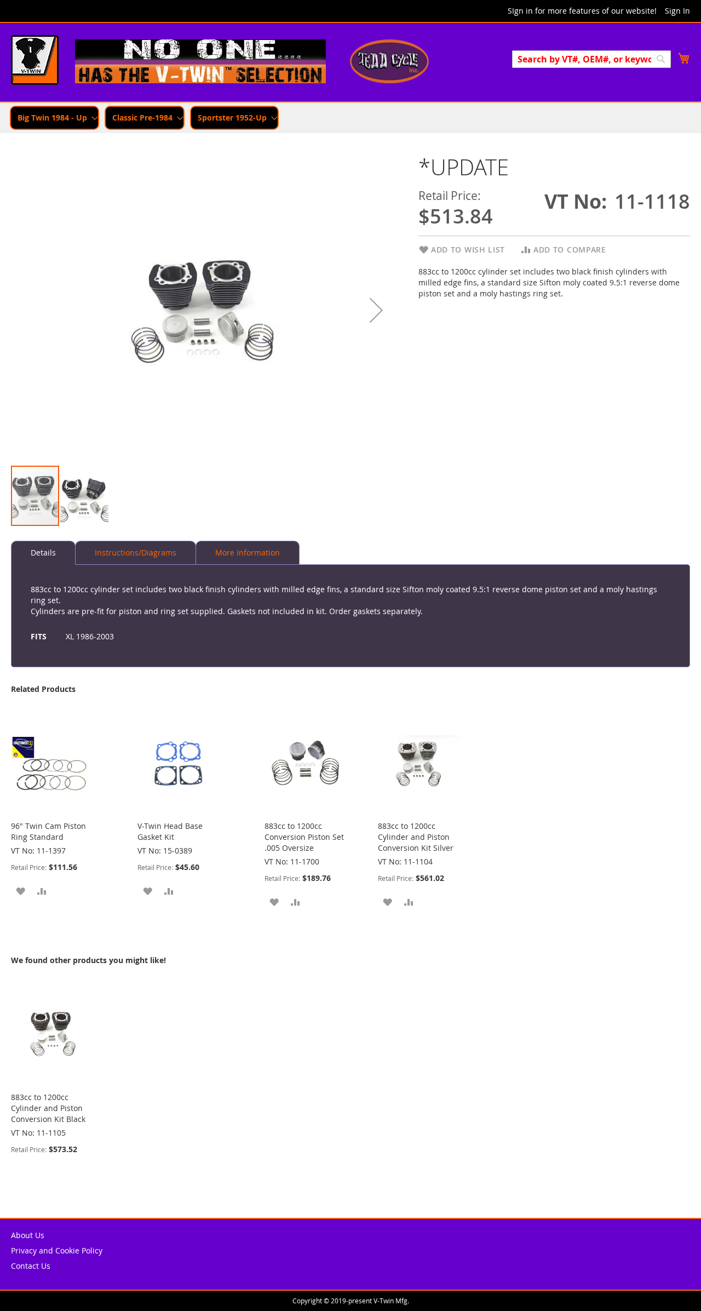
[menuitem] (54, 118)
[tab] (43, 553)
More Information (247, 552)
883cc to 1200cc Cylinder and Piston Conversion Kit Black (48, 1108)
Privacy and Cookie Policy (56, 1250)
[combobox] (591, 59)
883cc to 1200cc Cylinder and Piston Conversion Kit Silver (415, 837)
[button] (376, 310)
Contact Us (30, 1266)
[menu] (350, 117)
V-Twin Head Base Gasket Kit (170, 831)
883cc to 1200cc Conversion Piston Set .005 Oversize (304, 837)
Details (43, 552)
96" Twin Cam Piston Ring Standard (48, 831)
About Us (27, 1235)
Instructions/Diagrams (135, 552)
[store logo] (35, 61)
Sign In (677, 10)
